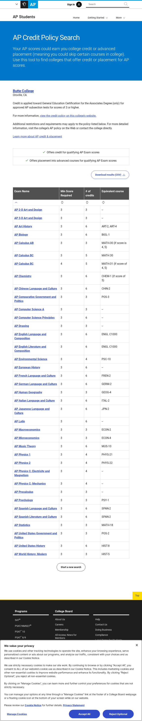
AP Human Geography (28, 392)
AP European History (27, 367)
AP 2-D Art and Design (28, 209)
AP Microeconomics (26, 438)
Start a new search (71, 567)
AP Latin (19, 421)
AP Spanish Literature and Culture (35, 516)
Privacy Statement (74, 705)
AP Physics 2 (22, 462)
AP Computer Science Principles (34, 317)
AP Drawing (21, 326)
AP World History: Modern (30, 554)
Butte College (23, 91)
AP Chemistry (22, 276)
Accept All (84, 714)
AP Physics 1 (22, 454)
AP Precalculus (23, 492)
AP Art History (23, 226)
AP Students (24, 17)
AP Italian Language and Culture (34, 400)
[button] (120, 15)
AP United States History (29, 545)
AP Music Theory (25, 446)
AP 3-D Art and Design (28, 218)
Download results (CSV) (108, 174)
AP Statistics (22, 525)
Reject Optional (118, 714)
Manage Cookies (17, 714)
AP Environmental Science (30, 359)
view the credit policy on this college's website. (68, 115)
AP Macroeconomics (27, 429)
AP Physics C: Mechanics (30, 483)
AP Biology (21, 234)
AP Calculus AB (24, 243)
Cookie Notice (33, 705)
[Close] (137, 645)
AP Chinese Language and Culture (35, 288)
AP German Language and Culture (35, 384)
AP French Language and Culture (35, 375)
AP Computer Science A (29, 309)
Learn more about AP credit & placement (37, 136)
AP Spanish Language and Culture (35, 508)
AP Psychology (23, 500)
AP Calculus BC (23, 255)
